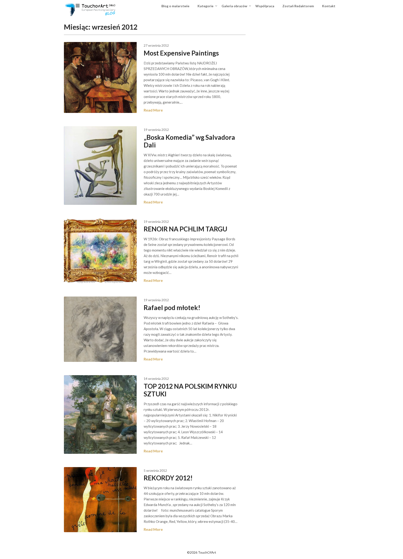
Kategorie (205, 6)
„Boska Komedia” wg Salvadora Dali (189, 141)
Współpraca (264, 6)
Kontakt (328, 6)
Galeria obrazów (234, 6)
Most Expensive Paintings (181, 53)
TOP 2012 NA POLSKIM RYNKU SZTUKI (190, 390)
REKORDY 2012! (168, 478)
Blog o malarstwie (175, 6)
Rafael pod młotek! (172, 307)
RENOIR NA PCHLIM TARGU (185, 229)
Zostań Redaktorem (298, 6)
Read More (153, 110)
